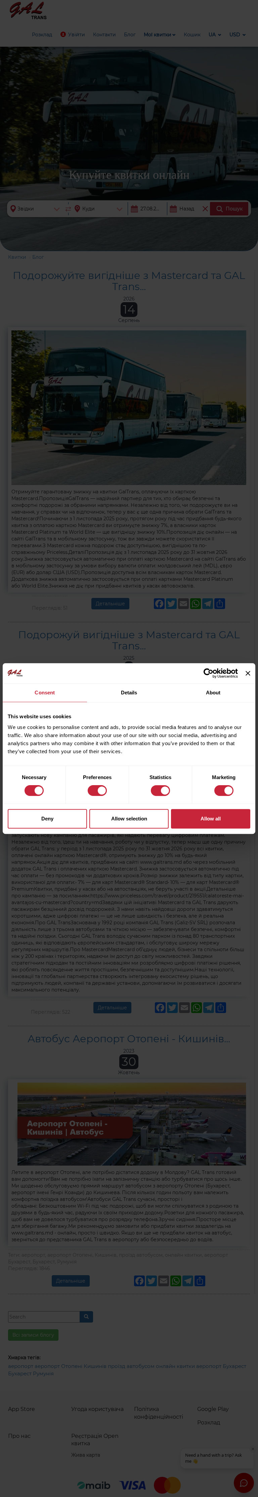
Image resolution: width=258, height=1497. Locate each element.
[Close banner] (248, 673)
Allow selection (129, 818)
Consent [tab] (45, 692)
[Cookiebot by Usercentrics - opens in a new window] (208, 673)
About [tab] (213, 692)
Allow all (211, 818)
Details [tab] (129, 692)
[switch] (97, 790)
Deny (47, 818)
